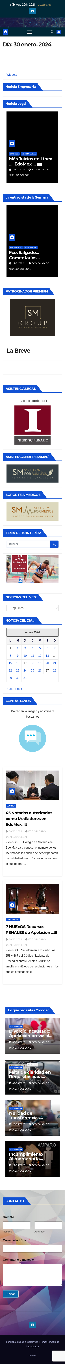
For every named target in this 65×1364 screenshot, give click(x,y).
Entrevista (15, 248)
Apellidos (39, 1231)
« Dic (9, 688)
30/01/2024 (16, 831)
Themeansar (32, 1346)
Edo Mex (11, 806)
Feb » (19, 688)
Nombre (7, 1231)
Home (32, 1355)
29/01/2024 (19, 263)
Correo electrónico (16, 1240)
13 (47, 655)
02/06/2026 (19, 1083)
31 (25, 677)
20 (47, 663)
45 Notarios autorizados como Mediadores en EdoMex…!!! (29, 818)
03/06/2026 (19, 1042)
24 (25, 670)
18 (32, 663)
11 (32, 655)
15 (10, 663)
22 (10, 670)
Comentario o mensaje (18, 1259)
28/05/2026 (19, 1124)
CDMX (12, 154)
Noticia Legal (25, 154)
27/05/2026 (19, 1165)
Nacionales (30, 248)
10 (25, 655)
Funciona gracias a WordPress (22, 1342)
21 (54, 663)
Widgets (11, 74)
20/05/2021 (19, 169)
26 (40, 670)
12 (40, 655)
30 (17, 677)
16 (17, 663)
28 (54, 670)
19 (40, 663)
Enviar (10, 1294)
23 (17, 670)
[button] (52, 31)
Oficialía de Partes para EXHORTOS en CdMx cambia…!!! (29, 164)
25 (32, 670)
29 (10, 677)
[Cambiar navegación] (29, 32)
